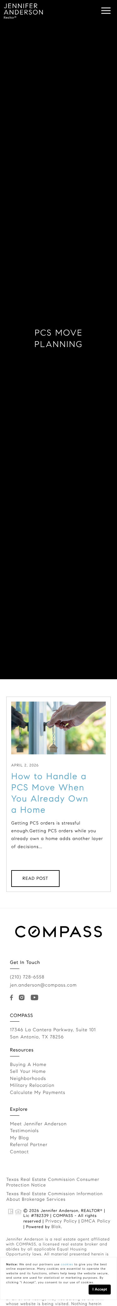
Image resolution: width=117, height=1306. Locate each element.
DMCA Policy (95, 1221)
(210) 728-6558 (27, 977)
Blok (56, 1226)
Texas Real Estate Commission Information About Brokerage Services (54, 1196)
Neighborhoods (28, 1079)
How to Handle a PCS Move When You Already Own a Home (49, 793)
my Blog (19, 1138)
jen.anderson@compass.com (43, 985)
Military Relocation (32, 1085)
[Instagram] (23, 998)
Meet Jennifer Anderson (38, 1124)
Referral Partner (28, 1145)
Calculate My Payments (37, 1093)
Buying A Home (28, 1065)
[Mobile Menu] (106, 11)
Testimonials (24, 1131)
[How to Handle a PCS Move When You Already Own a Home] (58, 728)
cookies (67, 1264)
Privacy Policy (61, 1221)
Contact (19, 1152)
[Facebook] (13, 998)
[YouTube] (36, 998)
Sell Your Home (28, 1071)
